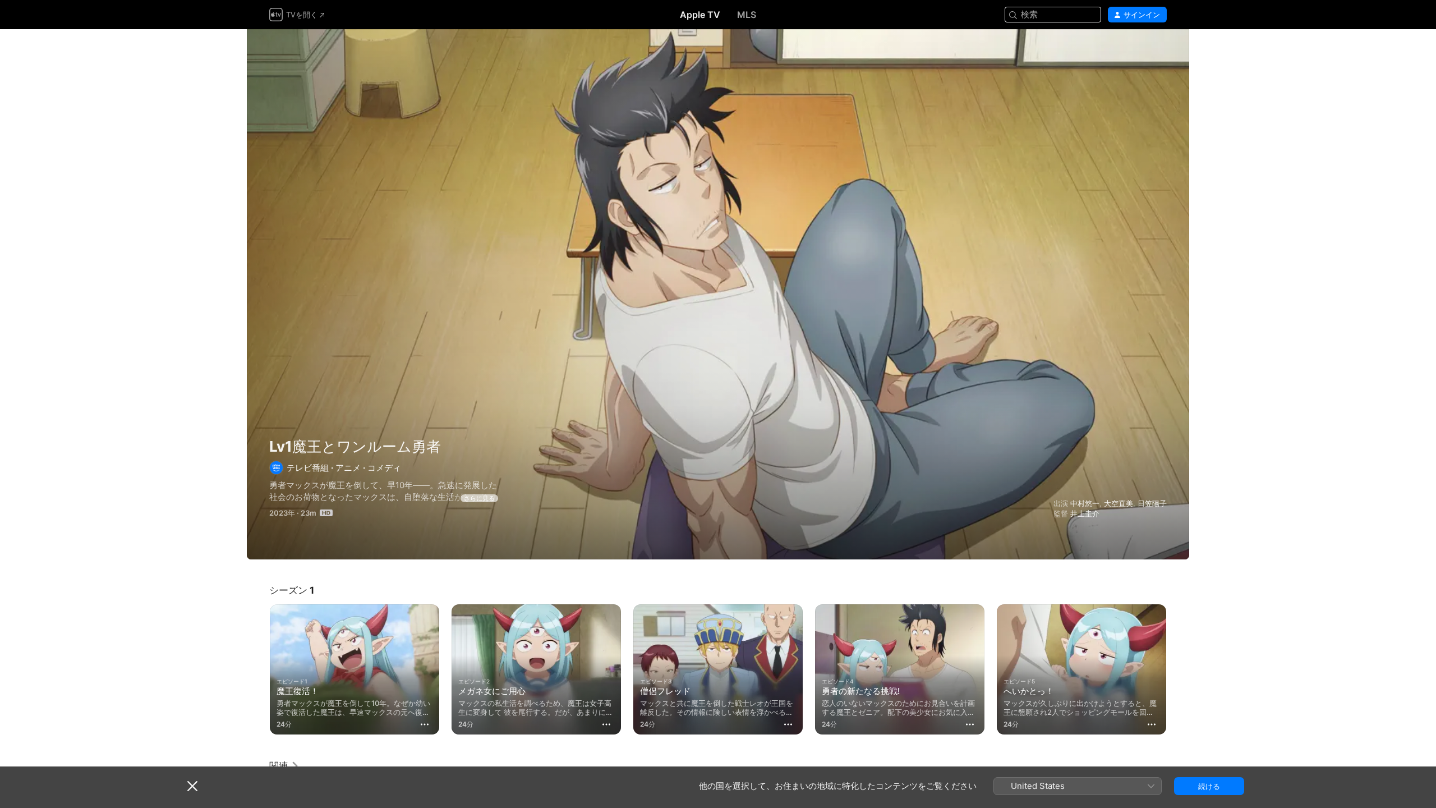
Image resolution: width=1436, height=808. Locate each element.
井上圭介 (1084, 513)
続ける (1209, 786)
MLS (746, 14)
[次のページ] (1178, 669)
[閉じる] (192, 786)
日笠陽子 (1152, 503)
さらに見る (479, 498)
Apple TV (700, 14)
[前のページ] (258, 669)
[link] (284, 766)
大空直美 (1118, 503)
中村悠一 (1084, 503)
